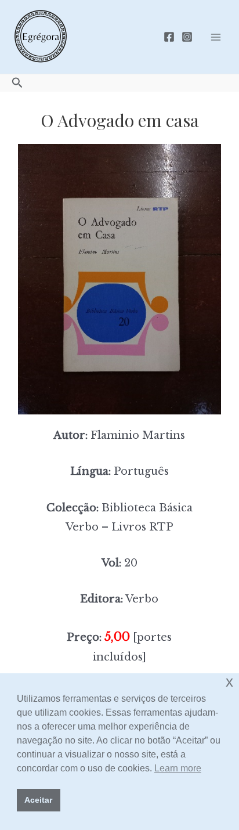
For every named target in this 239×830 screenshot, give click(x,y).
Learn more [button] (177, 768)
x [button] (229, 681)
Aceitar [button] (38, 799)
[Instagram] (187, 36)
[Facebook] (169, 36)
